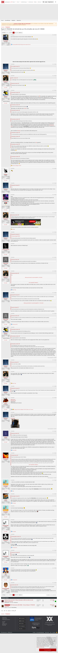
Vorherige (3, 32)
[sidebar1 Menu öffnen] (56, 2)
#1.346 (55, 519)
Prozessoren (16, 602)
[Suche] (43, 2)
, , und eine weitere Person (21, 44)
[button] (15, 2)
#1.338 (55, 386)
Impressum (4, 617)
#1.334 (55, 313)
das (36, 142)
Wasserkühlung (13, 607)
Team (3, 622)
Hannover (8, 208)
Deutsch (10, 632)
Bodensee (8, 85)
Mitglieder (13, 20)
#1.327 (55, 194)
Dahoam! (8, 44)
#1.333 (55, 292)
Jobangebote (4, 623)
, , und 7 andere (23, 409)
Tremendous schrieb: (15, 92)
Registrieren (19, 20)
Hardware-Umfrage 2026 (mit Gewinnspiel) (22, 23)
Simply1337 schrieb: (14, 185)
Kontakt (3, 621)
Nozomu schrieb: (14, 307)
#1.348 (55, 550)
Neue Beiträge (7, 20)
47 (17, 32)
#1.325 (55, 168)
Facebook (22, 618)
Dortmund (8, 178)
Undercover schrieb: (14, 552)
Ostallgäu (8, 407)
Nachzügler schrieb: (14, 496)
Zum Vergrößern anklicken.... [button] (33, 282)
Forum (2, 20)
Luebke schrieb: (14, 584)
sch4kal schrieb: (14, 455)
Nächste (20, 32)
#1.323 (55, 75)
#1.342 (55, 453)
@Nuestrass (13, 399)
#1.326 (55, 183)
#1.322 (55, 64)
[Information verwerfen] (55, 23)
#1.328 (55, 212)
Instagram (23, 626)
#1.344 (55, 493)
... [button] (8, 32)
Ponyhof (8, 577)
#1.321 (55, 34)
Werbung (4, 625)
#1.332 (55, 271)
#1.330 (55, 243)
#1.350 (55, 582)
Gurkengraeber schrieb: (15, 536)
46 (15, 32)
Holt (53, 600)
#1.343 (55, 480)
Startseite (54, 632)
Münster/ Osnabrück (6, 101)
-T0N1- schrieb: (13, 77)
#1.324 (55, 90)
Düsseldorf (8, 529)
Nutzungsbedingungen (40, 632)
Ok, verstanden (47, 650)
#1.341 (55, 431)
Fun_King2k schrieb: (14, 66)
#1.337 (55, 371)
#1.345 (55, 505)
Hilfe (50, 632)
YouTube (22, 621)
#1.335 (55, 327)
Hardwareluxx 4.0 (5, 632)
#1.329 (55, 232)
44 (11, 32)
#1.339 (55, 397)
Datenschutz (4, 618)
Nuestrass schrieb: (14, 83)
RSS (21, 628)
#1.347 (55, 534)
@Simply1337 (13, 400)
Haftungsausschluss (6, 619)
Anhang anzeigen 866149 (15, 236)
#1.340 (55, 412)
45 (13, 32)
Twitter (22, 623)
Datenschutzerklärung (40, 647)
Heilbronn (8, 592)
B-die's (25, 108)
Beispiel (18, 130)
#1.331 (55, 257)
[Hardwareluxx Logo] (7, 2)
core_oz (6, 607)
